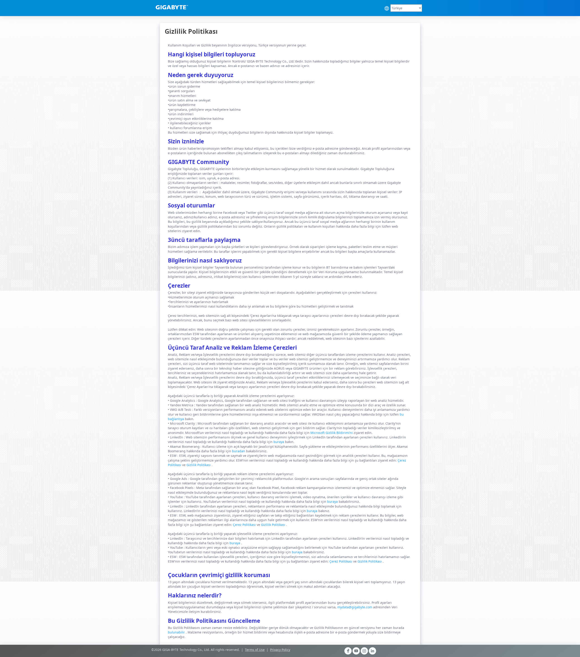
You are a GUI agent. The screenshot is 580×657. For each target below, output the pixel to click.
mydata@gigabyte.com (355, 607)
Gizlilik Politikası (199, 465)
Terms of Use (255, 649)
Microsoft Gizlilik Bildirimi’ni (332, 433)
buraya (279, 442)
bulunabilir (177, 632)
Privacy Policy (280, 649)
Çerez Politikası (245, 524)
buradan (239, 451)
